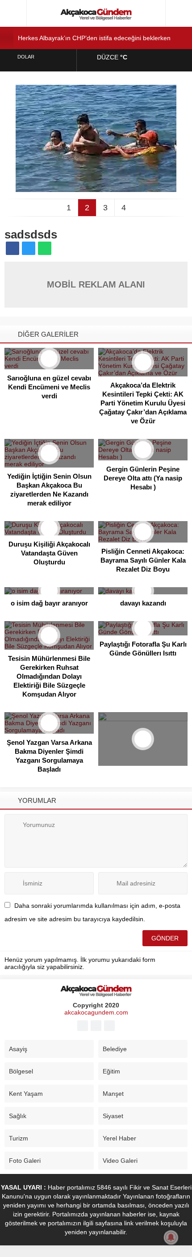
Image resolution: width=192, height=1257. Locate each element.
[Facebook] (82, 1025)
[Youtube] (96, 1025)
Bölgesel (21, 1071)
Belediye (115, 1048)
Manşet (113, 1093)
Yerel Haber (119, 1138)
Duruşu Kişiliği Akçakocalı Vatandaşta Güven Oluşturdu (49, 553)
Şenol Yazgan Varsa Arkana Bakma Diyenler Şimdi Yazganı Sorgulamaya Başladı (49, 756)
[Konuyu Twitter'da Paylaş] (28, 248)
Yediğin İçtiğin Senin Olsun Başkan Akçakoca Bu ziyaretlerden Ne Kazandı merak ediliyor (49, 489)
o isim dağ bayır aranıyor (49, 603)
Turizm (18, 1138)
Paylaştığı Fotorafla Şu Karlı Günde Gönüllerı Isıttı (143, 648)
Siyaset (113, 1115)
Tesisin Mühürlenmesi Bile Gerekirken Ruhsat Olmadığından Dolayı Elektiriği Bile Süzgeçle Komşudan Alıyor (49, 676)
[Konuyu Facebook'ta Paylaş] (12, 248)
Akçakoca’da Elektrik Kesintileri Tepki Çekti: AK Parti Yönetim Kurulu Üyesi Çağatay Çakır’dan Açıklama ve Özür (143, 403)
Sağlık (17, 1115)
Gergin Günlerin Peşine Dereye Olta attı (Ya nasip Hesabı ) (143, 478)
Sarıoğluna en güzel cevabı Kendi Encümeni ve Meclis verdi (49, 387)
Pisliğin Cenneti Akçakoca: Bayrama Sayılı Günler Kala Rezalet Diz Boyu (143, 560)
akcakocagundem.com (96, 1012)
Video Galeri (120, 1160)
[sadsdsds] (96, 188)
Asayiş (18, 1048)
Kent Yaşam (26, 1093)
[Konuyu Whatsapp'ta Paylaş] (44, 248)
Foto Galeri (25, 1160)
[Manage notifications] (171, 1237)
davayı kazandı (143, 603)
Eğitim (111, 1071)
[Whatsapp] (109, 1025)
